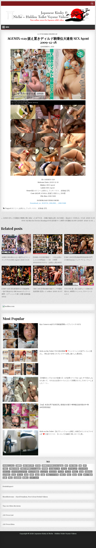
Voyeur (44, 468)
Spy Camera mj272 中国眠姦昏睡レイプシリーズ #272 (60, 324)
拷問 (31, 474)
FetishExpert (8, 486)
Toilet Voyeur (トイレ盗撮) (30, 468)
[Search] (92, 4)
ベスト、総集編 (37, 208)
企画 (81, 471)
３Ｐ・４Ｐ (34, 477)
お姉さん (22, 208)
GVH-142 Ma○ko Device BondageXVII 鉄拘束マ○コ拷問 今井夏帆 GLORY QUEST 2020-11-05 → (58, 221)
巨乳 (45, 208)
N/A (66, 465)
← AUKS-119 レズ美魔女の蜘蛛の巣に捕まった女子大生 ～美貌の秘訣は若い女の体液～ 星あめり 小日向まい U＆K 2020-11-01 (48, 218)
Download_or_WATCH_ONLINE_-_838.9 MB (48, 203)
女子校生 (6, 474)
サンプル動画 (34, 471)
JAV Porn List (8, 515)
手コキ (20, 474)
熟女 (69, 474)
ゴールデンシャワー (19, 471)
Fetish (38, 465)
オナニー (15, 208)
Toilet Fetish (14, 468)
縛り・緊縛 (88, 474)
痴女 (74, 474)
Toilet (5, 468)
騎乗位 (25, 477)
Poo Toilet (73, 465)
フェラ (68, 471)
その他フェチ (54, 468)
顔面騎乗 (17, 477)
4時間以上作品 (8, 465)
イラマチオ (83, 468)
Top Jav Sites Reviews (12, 506)
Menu (7, 27)
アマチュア (73, 468)
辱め (10, 477)
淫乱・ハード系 (52, 474)
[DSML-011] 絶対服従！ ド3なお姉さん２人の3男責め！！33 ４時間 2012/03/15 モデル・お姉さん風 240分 (47, 259)
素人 (80, 474)
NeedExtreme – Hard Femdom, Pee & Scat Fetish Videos (25, 497)
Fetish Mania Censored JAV (48, 34)
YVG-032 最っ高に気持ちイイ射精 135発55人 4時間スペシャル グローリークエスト (78, 291)
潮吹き (62, 474)
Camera (18, 465)
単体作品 (88, 471)
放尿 (37, 474)
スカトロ (53, 471)
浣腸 (42, 474)
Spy (84, 465)
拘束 (26, 474)
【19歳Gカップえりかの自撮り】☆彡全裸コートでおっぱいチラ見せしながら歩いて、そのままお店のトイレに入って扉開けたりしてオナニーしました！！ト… (66, 380)
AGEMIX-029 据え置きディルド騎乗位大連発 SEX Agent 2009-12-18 (48, 40)
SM (80, 465)
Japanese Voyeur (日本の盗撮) (52, 465)
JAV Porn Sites (8, 524)
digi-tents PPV (28, 465)
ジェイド (44, 471)
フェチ (28, 208)
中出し (75, 471)
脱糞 (4, 477)
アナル (64, 468)
